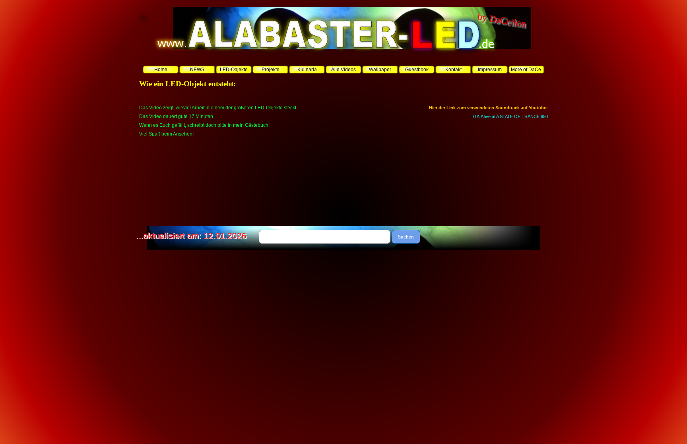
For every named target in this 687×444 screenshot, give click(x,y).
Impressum (490, 69)
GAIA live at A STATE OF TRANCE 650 (510, 116)
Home (160, 69)
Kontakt (453, 69)
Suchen (406, 237)
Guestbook (417, 69)
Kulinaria (307, 69)
